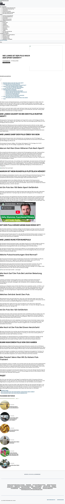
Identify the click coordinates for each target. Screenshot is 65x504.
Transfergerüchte (7, 20)
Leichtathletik (6, 26)
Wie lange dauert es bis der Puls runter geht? (13, 82)
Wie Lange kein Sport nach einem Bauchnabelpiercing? (14, 393)
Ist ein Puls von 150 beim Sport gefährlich (14, 87)
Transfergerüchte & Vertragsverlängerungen (31, 489)
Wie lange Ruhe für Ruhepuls (9, 89)
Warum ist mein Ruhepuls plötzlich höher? (12, 86)
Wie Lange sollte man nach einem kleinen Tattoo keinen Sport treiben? (18, 391)
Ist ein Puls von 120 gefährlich (12, 94)
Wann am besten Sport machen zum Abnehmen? (13, 407)
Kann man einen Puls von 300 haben (11, 96)
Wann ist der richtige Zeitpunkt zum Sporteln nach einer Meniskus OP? (13, 454)
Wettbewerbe (3, 6)
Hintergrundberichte (8, 16)
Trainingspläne (6, 38)
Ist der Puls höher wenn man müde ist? (12, 88)
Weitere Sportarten (7, 31)
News (1, 14)
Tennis (4, 30)
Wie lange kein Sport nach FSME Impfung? (13, 442)
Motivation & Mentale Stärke (49, 487)
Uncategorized (14, 488)
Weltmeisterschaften (8, 13)
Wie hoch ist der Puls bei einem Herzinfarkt (15, 95)
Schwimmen (5, 29)
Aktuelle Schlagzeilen (8, 15)
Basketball (5, 22)
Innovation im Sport (7, 19)
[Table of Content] (23, 79)
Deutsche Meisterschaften (9, 7)
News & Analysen (25, 487)
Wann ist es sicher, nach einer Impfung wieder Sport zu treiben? (12, 419)
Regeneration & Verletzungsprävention (24, 486)
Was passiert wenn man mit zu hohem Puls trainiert (17, 97)
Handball (5, 24)
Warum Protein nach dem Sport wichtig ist (13, 430)
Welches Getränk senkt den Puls (13, 93)
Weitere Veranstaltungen (8, 12)
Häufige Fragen (3, 40)
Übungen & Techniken (7, 39)
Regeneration (6, 37)
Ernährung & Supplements (9, 34)
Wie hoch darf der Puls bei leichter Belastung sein (16, 91)
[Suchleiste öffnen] (1, 1)
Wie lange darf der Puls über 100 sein (11, 84)
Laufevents (5, 10)
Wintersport (6, 32)
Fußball (5, 23)
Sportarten (3, 21)
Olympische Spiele (7, 11)
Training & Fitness (4, 33)
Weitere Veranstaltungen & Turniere (16, 484)
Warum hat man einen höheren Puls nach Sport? (16, 85)
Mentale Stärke (6, 35)
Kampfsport (5, 25)
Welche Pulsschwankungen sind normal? (14, 90)
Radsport (5, 28)
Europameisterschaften (8, 9)
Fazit (4, 98)
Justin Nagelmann (6, 60)
